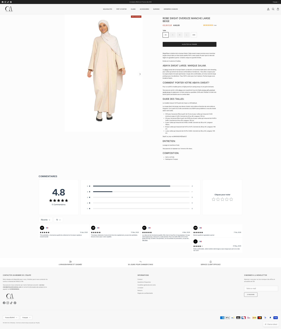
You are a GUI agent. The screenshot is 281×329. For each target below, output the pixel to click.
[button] (140, 186)
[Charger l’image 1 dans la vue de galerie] (103, 73)
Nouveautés (107, 9)
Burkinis (156, 9)
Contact (140, 279)
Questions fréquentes (144, 282)
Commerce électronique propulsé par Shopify (28, 322)
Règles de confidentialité (145, 293)
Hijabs (133, 9)
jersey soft (205, 90)
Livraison (140, 287)
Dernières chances (171, 9)
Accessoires (144, 9)
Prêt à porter (121, 9)
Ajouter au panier (189, 44)
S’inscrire (251, 294)
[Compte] (268, 9)
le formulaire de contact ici (36, 287)
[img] (58, 200)
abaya (166, 69)
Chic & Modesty (11, 322)
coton (174, 92)
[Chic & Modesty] (9, 9)
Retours (140, 290)
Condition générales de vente (147, 285)
